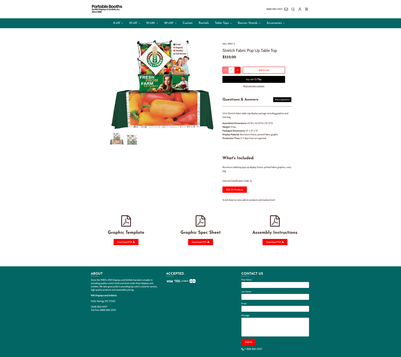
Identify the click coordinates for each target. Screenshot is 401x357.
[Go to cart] (307, 9)
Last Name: (246, 291)
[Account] (299, 9)
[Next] (210, 85)
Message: (245, 315)
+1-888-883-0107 (253, 349)
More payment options (253, 86)
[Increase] (237, 70)
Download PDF (125, 242)
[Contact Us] (286, 9)
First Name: (246, 279)
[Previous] (114, 85)
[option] (162, 85)
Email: (244, 303)
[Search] (292, 9)
